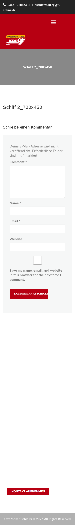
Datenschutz (15, 425)
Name (15, 203)
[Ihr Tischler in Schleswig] (28, 40)
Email (15, 221)
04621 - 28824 (17, 5)
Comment (18, 162)
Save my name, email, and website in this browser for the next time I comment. (36, 275)
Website (16, 239)
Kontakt (12, 419)
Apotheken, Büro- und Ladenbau (29, 398)
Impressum (14, 432)
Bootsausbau (16, 412)
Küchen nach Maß (19, 391)
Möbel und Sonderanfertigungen (29, 405)
